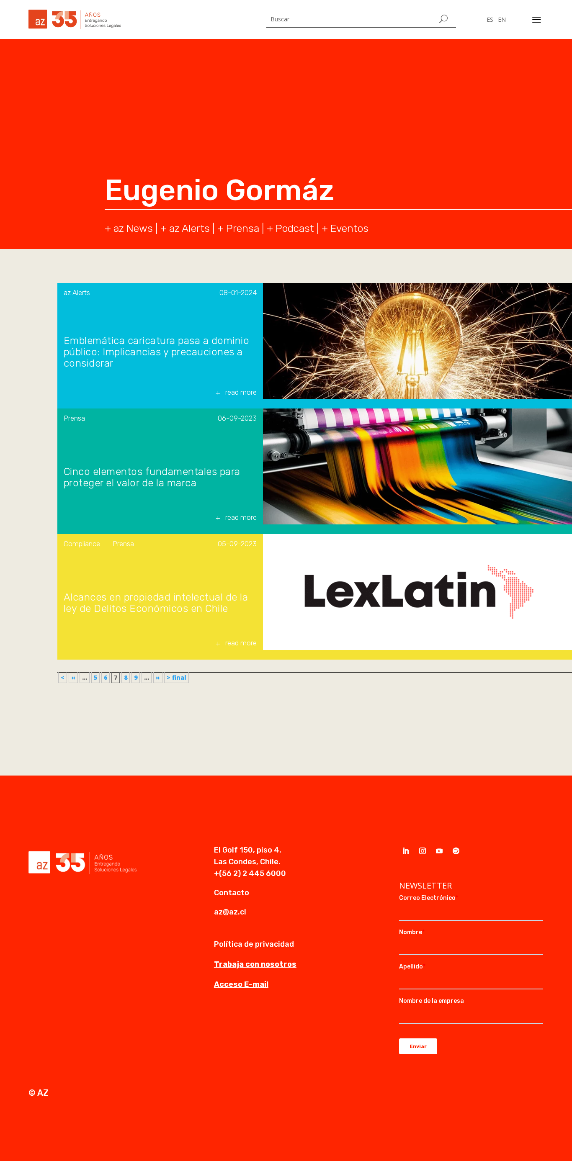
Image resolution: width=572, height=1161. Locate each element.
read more (241, 392)
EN (502, 19)
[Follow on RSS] (456, 851)
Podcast (295, 228)
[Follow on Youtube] (439, 851)
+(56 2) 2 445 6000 (250, 873)
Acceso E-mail (241, 984)
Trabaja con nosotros (255, 964)
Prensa (242, 228)
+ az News (129, 228)
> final (176, 677)
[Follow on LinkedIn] (405, 851)
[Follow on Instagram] (422, 851)
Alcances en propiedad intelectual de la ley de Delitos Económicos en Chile (156, 603)
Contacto (231, 892)
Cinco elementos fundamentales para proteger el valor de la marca (152, 477)
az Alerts (189, 228)
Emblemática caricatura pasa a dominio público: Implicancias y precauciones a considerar (157, 352)
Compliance (82, 543)
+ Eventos (345, 228)
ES (490, 19)
